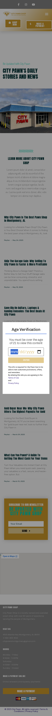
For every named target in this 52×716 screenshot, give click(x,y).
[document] (26, 358)
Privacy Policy (13, 383)
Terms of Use (13, 378)
